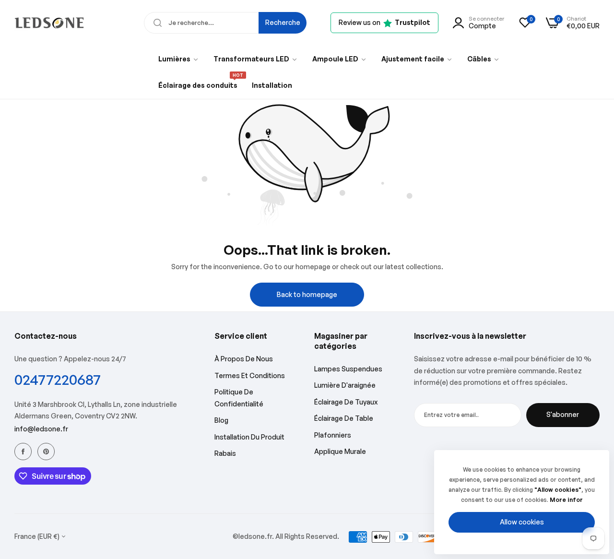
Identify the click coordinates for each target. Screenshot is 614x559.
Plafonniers (332, 435)
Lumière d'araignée (345, 385)
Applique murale (340, 451)
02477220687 (57, 379)
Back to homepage (307, 294)
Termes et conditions (249, 375)
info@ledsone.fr (41, 429)
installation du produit (249, 437)
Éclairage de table (343, 418)
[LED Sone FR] (49, 23)
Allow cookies (522, 522)
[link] (178, 59)
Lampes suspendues (348, 369)
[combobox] (225, 23)
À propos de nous (243, 359)
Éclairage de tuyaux (346, 402)
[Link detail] (23, 451)
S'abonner (562, 414)
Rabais (225, 453)
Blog (221, 420)
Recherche (282, 22)
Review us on (384, 22)
